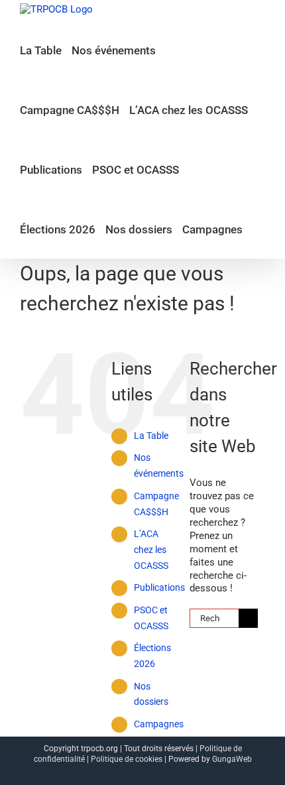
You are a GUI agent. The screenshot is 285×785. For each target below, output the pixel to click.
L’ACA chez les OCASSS (151, 549)
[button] (257, 229)
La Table (151, 435)
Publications (159, 587)
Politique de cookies (126, 759)
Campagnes (159, 724)
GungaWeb (232, 759)
